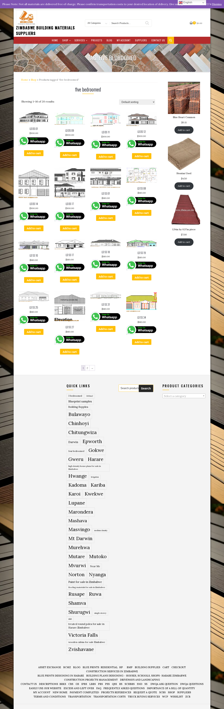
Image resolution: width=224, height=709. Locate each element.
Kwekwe (94, 494)
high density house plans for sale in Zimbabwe (84, 467)
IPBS (84, 684)
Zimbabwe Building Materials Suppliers (45, 30)
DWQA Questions (192, 684)
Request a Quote (145, 692)
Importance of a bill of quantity (171, 688)
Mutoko (98, 556)
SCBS (162, 692)
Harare (95, 459)
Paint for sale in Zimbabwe (85, 582)
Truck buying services (144, 696)
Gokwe (96, 450)
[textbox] (184, 396)
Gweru (75, 459)
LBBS (92, 684)
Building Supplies (78, 406)
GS (77, 684)
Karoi (74, 494)
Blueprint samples (80, 401)
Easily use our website (45, 688)
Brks (63, 684)
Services (79, 40)
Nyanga (97, 574)
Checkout (179, 667)
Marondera (80, 512)
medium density (100, 530)
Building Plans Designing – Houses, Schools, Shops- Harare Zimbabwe (136, 675)
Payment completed (84, 692)
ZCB (187, 696)
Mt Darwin (80, 538)
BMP (129, 667)
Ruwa (95, 594)
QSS (114, 684)
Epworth (92, 441)
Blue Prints (91, 667)
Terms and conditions (50, 696)
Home (55, 40)
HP (121, 667)
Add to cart (34, 153)
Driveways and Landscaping (140, 679)
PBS (100, 684)
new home (60, 692)
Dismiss (217, 4)
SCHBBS (130, 684)
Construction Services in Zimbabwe (112, 671)
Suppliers (141, 40)
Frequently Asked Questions (124, 688)
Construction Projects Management (91, 679)
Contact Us (158, 40)
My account (124, 40)
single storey (100, 613)
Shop (65, 40)
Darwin (73, 442)
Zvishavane (81, 649)
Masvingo (79, 529)
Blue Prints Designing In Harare (61, 675)
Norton (76, 574)
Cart (166, 667)
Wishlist (176, 696)
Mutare (76, 556)
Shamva (77, 603)
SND (139, 684)
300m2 (89, 396)
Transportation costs (109, 696)
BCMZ (67, 667)
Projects (96, 40)
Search (146, 388)
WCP (165, 696)
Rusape (76, 594)
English (187, 2)
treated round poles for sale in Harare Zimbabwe (86, 625)
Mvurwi (77, 565)
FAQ (98, 688)
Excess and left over (79, 688)
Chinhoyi (78, 423)
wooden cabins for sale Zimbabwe (86, 642)
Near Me (95, 566)
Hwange (77, 476)
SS (145, 684)
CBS (70, 684)
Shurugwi (79, 612)
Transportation (79, 696)
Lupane (76, 503)
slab (70, 619)
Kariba (98, 485)
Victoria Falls (83, 635)
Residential (109, 667)
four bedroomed (76, 451)
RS (120, 684)
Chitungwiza (82, 432)
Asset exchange (49, 667)
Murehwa (79, 547)
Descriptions (48, 684)
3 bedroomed (75, 396)
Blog (109, 40)
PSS (107, 684)
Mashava (77, 521)
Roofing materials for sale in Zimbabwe (86, 587)
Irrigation (95, 477)
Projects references (116, 692)
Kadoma (77, 485)
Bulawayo (79, 414)
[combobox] (184, 396)
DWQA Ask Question (164, 684)
